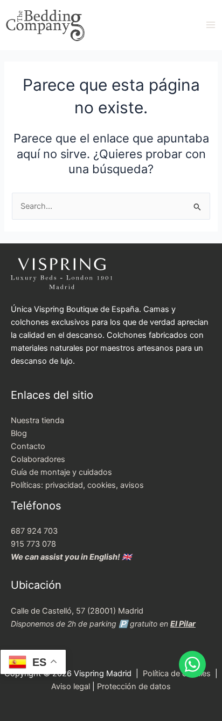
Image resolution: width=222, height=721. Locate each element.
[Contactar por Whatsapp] (192, 664)
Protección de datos (134, 686)
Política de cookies (178, 673)
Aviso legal (70, 686)
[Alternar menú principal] (210, 24)
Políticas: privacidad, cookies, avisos (77, 485)
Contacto (28, 446)
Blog (19, 433)
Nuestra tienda (37, 420)
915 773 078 (33, 544)
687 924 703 (34, 531)
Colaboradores (38, 459)
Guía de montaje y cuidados (61, 472)
